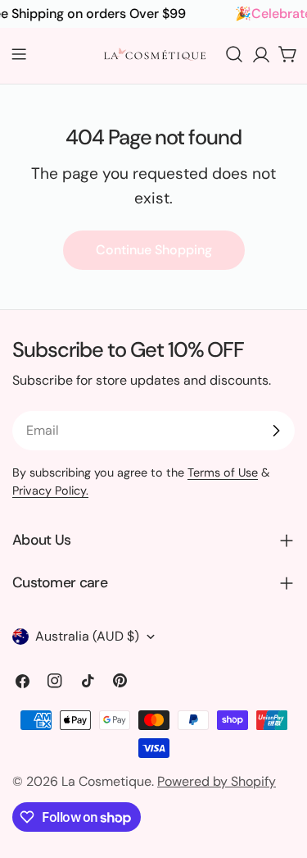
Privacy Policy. (50, 490)
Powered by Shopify (216, 781)
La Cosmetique (106, 781)
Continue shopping (154, 249)
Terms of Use (222, 472)
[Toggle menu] (18, 54)
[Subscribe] (276, 430)
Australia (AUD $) (87, 636)
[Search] (234, 54)
